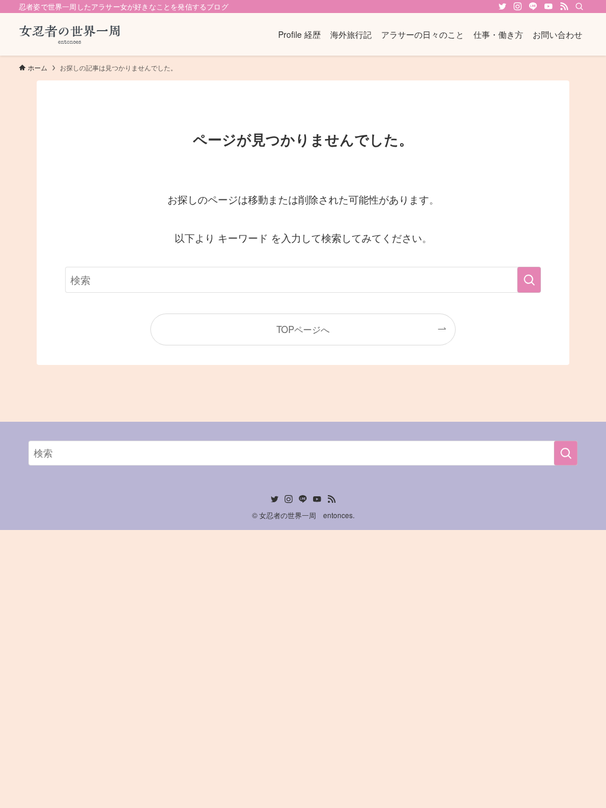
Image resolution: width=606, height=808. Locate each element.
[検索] (579, 6)
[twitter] (502, 6)
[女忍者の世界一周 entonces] (71, 34)
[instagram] (518, 6)
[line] (533, 6)
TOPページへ (303, 328)
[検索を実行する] (529, 280)
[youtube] (548, 6)
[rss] (564, 6)
